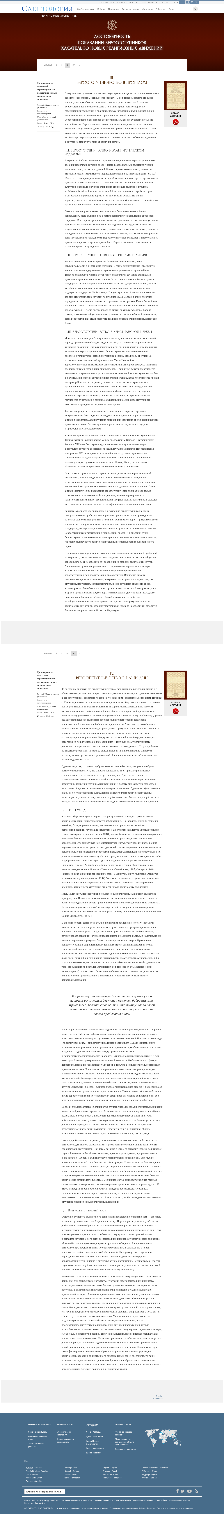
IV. (74, 65)
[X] (182, 1491)
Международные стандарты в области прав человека (124, 1442)
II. (62, 65)
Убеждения (147, 9)
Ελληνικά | (149, 1471)
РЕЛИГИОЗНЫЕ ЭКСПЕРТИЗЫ (59, 15)
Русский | (149, 1477)
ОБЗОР (48, 65)
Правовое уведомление (179, 1500)
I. (56, 65)
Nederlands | (34, 1477)
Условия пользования (121, 1500)
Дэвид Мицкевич (93, 1452)
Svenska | (34, 1481)
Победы (101, 9)
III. (67, 653)
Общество (161, 9)
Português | (113, 1477)
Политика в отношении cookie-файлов (150, 1500)
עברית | (32, 1474)
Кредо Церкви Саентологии (92, 1442)
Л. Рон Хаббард (93, 1431)
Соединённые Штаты (37, 1431)
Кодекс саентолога (95, 1448)
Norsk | (72, 1477)
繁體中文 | (34, 1467)
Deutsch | (71, 1471)
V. (80, 65)
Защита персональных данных (96, 1500)
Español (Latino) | (37, 1471)
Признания (113, 9)
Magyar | (150, 1474)
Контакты (28, 1503)
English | (110, 1467)
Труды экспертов (130, 9)
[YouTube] (189, 1491)
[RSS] (196, 1491)
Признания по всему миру (37, 1438)
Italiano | (70, 1474)
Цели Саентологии (94, 1436)
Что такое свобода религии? (123, 1433)
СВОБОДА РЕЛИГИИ (123, 1424)
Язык (26, 1461)
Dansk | (70, 1467)
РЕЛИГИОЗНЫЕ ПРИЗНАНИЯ (39, 1424)
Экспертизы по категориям (64, 1433)
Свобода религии (85, 9)
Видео (172, 9)
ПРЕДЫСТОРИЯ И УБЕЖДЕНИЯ (92, 1425)
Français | (110, 1471)
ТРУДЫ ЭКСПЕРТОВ (65, 1424)
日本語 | (110, 1474)
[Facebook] (177, 1491)
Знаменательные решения (36, 1445)
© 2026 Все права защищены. (52, 1500)
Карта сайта (40, 1503)
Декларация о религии (125, 1449)
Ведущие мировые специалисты (65, 1440)
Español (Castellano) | (155, 1467)
